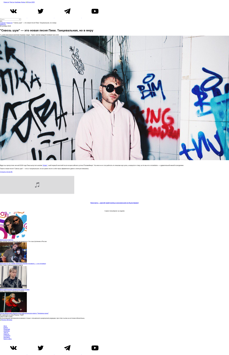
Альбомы (18, 2)
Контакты (7, 337)
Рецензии (7, 329)
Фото (5, 326)
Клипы (23, 2)
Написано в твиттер (6, 240)
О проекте (7, 335)
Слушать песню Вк (6, 172)
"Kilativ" (44, 165)
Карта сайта (8, 339)
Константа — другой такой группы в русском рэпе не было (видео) (115, 203)
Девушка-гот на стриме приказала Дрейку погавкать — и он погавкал (23, 263)
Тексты (12, 2)
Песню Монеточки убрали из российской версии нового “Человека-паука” (24, 313)
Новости (6, 2)
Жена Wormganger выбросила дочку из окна (14, 289)
